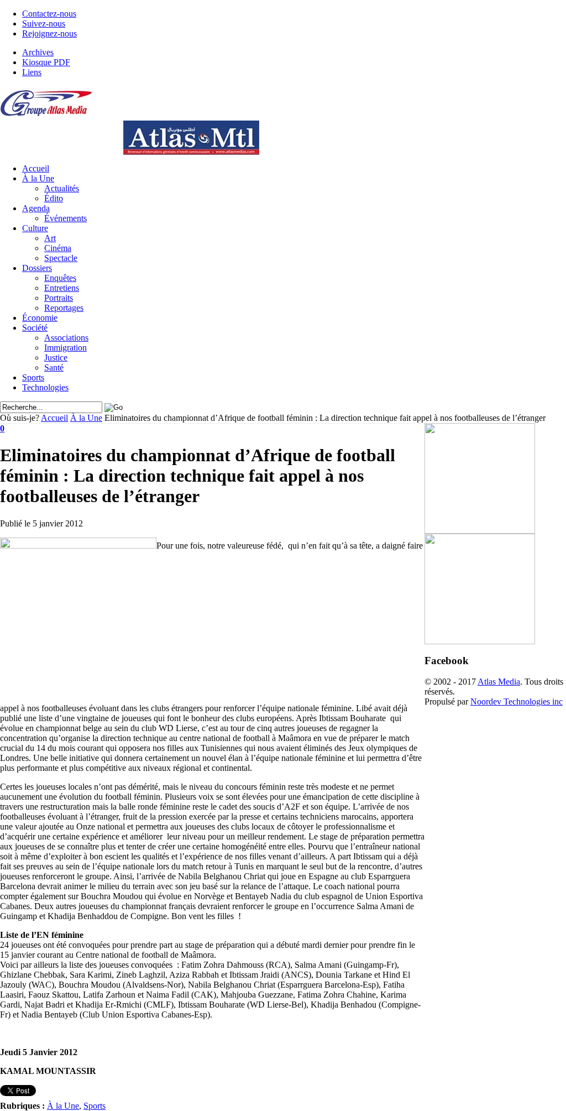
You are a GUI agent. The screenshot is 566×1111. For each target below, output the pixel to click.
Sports (33, 377)
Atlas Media (499, 681)
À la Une (38, 178)
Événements (65, 218)
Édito (53, 198)
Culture (35, 228)
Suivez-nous (43, 23)
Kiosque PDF (46, 62)
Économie (39, 317)
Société (35, 327)
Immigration (65, 347)
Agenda (36, 208)
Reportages (63, 307)
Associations (66, 337)
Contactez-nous (49, 13)
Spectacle (60, 258)
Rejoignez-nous (49, 33)
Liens (31, 72)
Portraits (58, 297)
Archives (38, 52)
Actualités (61, 188)
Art (50, 238)
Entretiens (61, 288)
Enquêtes (60, 278)
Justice (55, 357)
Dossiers (37, 268)
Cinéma (57, 248)
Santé (54, 367)
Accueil (35, 168)
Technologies (45, 387)
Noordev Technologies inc (516, 701)
